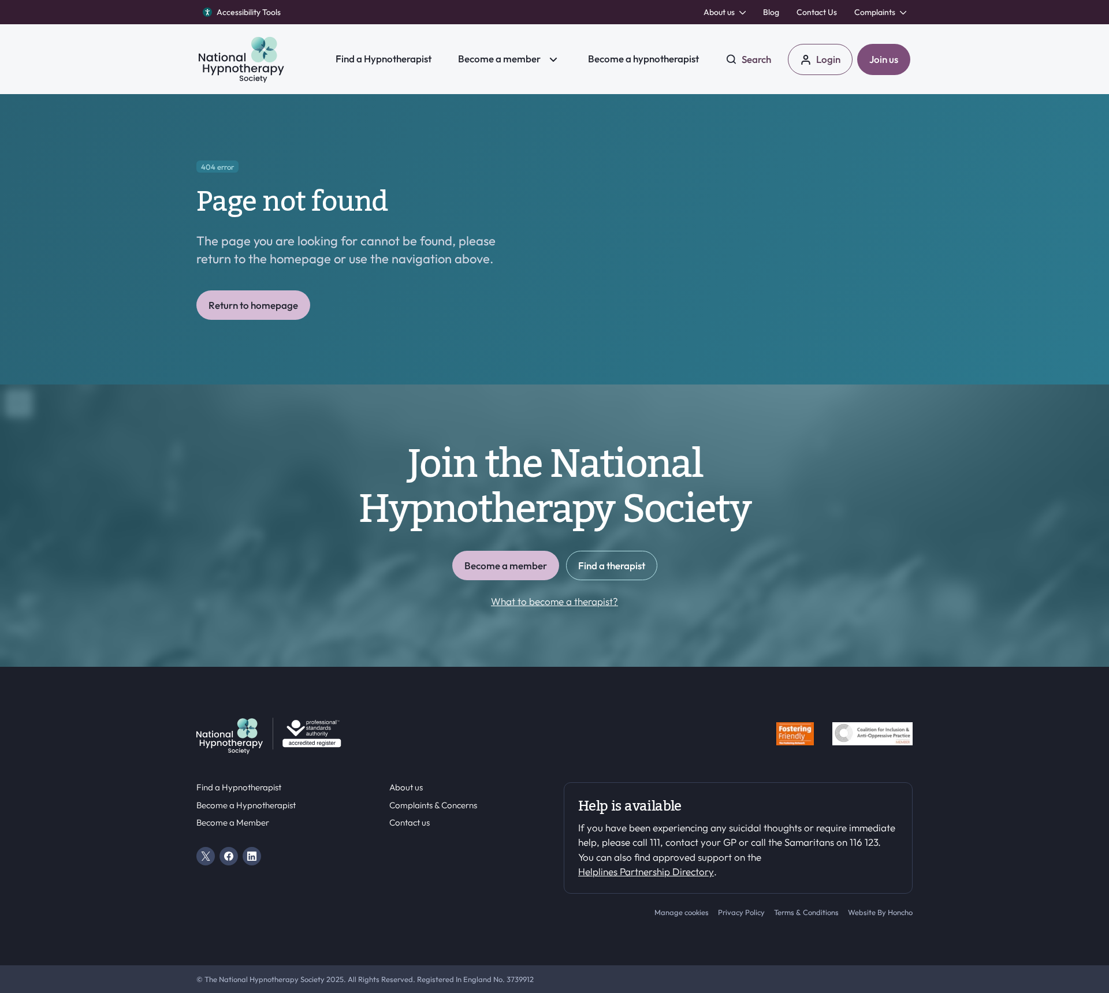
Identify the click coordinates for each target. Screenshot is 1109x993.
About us (406, 787)
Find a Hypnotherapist (238, 787)
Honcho (900, 912)
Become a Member (232, 822)
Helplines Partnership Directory (646, 871)
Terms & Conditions (806, 912)
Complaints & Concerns (433, 805)
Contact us (409, 822)
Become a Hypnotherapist (246, 805)
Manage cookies (681, 912)
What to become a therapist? (554, 601)
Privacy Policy (741, 912)
